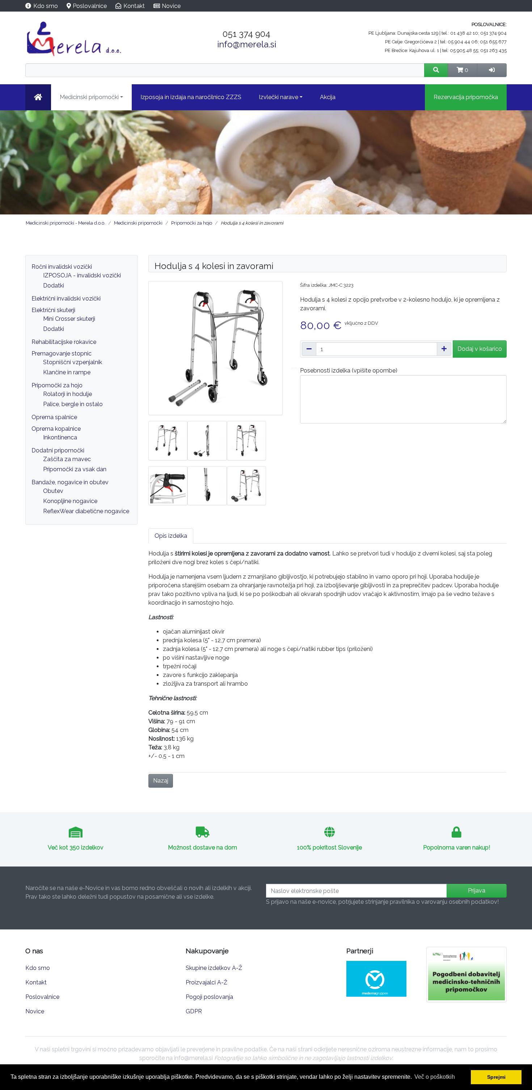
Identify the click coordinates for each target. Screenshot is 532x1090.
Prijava (476, 890)
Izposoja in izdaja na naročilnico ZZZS (190, 97)
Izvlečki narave (278, 97)
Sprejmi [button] (496, 1077)
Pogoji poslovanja (209, 996)
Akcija (327, 97)
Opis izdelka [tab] (171, 535)
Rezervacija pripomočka (466, 97)
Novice (171, 6)
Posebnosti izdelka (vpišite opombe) (348, 370)
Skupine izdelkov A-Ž (214, 968)
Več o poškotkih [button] (434, 1077)
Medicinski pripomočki (89, 97)
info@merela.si (246, 44)
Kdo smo (45, 6)
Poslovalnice (90, 6)
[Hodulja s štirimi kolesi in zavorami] (215, 347)
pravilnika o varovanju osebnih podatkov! (444, 901)
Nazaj (160, 780)
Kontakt (134, 6)
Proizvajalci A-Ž (206, 982)
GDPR (194, 1011)
